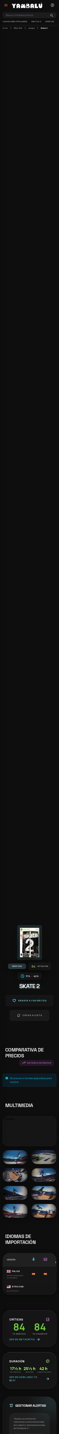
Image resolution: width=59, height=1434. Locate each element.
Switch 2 (36, 21)
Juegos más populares (15, 21)
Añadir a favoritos (29, 1000)
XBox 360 (18, 28)
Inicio (5, 28)
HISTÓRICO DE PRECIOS (36, 1063)
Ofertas (49, 21)
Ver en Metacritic (24, 1339)
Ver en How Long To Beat (29, 1379)
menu (6, 5)
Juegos (31, 28)
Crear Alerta (29, 1015)
